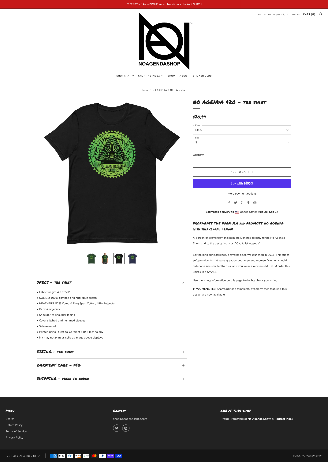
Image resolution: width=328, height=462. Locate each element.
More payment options (242, 193)
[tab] (91, 258)
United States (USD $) (271, 14)
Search (10, 419)
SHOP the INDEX (149, 75)
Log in (296, 14)
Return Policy (14, 425)
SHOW (172, 75)
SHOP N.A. (123, 75)
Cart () (309, 14)
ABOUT (184, 75)
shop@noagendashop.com (130, 419)
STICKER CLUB (202, 75)
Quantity (198, 155)
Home (145, 89)
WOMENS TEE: (206, 289)
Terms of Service (16, 431)
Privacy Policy (14, 437)
